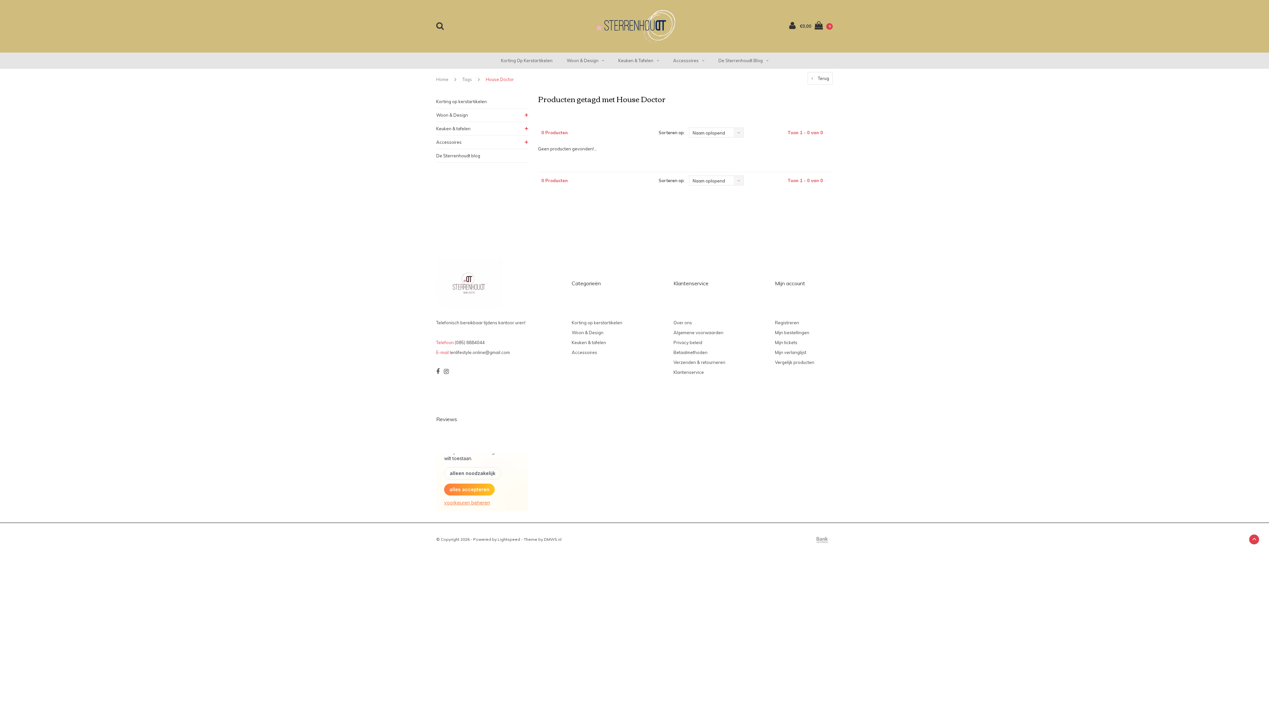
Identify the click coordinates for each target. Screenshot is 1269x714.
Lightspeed (509, 539)
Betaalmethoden (690, 352)
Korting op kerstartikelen (527, 60)
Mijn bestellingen (792, 332)
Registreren (787, 322)
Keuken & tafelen (635, 60)
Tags (467, 79)
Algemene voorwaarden (698, 332)
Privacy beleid (687, 342)
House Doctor (500, 79)
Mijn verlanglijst (790, 352)
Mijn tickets (786, 342)
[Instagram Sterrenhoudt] (446, 371)
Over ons (682, 322)
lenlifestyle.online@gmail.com (480, 352)
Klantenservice (688, 372)
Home (442, 79)
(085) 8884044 (470, 342)
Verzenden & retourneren (699, 362)
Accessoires (686, 60)
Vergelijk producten (794, 362)
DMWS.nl (552, 539)
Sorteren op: (672, 132)
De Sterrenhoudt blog (740, 60)
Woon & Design (582, 60)
